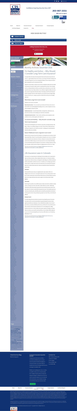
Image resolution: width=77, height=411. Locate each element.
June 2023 (12, 153)
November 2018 (13, 219)
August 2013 (13, 294)
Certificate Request (16, 28)
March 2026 (13, 114)
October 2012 (13, 306)
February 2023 (13, 158)
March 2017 (13, 243)
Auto (11, 326)
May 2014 (12, 284)
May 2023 (12, 155)
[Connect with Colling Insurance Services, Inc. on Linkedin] (58, 1)
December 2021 (13, 175)
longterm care (17, 344)
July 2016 (12, 253)
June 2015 (12, 268)
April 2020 (12, 199)
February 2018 (13, 230)
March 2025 (13, 128)
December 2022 (13, 161)
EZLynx (29, 405)
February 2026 (13, 115)
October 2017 (13, 235)
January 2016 (13, 260)
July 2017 (12, 238)
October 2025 (13, 120)
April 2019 (12, 213)
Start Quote (33, 383)
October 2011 (13, 320)
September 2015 (13, 265)
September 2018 (13, 222)
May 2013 (12, 298)
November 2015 (13, 262)
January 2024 (13, 145)
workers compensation (14, 348)
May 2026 (12, 112)
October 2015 (13, 263)
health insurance (13, 338)
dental (20, 336)
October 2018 (13, 220)
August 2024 (13, 137)
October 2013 (13, 292)
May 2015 (12, 269)
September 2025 (13, 121)
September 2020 (13, 193)
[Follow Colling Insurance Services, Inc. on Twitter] (56, 1)
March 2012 (13, 314)
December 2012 (13, 304)
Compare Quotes (50, 25)
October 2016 (13, 249)
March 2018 (13, 229)
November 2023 (13, 147)
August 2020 (13, 194)
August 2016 (13, 251)
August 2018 (13, 223)
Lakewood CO (16, 343)
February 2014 (13, 287)
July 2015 (12, 267)
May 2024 (12, 140)
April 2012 (12, 312)
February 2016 (13, 259)
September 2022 (13, 164)
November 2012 (13, 305)
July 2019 (12, 210)
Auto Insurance (13, 97)
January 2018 (13, 231)
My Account (64, 1)
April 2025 (12, 127)
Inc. (15, 340)
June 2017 (12, 239)
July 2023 (12, 152)
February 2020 (13, 201)
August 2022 (13, 165)
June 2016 (12, 254)
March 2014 (13, 286)
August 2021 (13, 180)
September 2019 (13, 207)
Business (21, 327)
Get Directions (39, 53)
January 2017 (13, 245)
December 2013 (13, 290)
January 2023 (13, 159)
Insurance (12, 100)
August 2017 (13, 237)
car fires (12, 329)
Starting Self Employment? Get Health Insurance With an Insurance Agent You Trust (17, 82)
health (20, 337)
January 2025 (13, 131)
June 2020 (12, 196)
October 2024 (13, 134)
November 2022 (13, 162)
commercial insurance (15, 336)
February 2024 (13, 144)
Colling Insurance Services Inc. (16, 334)
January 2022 (13, 174)
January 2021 (13, 188)
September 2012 (13, 308)
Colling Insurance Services (15, 330)
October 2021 (13, 177)
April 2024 (12, 141)
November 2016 (13, 248)
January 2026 (13, 116)
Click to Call (17, 40)
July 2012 (12, 310)
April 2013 (12, 299)
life (21, 343)
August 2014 (13, 280)
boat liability (18, 327)
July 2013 (12, 296)
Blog (33, 28)
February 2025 (13, 130)
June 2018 (12, 225)
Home (11, 25)
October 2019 (13, 206)
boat (11, 327)
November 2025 (13, 119)
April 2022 (12, 170)
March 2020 (13, 200)
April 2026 (12, 113)
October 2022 (13, 163)
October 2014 (13, 278)
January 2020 (13, 202)
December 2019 (13, 204)
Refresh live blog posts (14, 356)
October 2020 (13, 192)
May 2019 (12, 212)
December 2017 (13, 232)
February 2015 (13, 273)
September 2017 (13, 236)
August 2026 (13, 108)
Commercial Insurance (14, 98)
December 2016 (13, 247)
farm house (17, 337)
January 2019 (13, 217)
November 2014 (13, 277)
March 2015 (13, 272)
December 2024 (13, 132)
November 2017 (13, 234)
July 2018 (12, 224)
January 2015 (13, 274)
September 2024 (13, 136)
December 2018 (13, 218)
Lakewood (13, 341)
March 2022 (13, 171)
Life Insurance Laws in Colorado (38, 153)
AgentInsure (41, 147)
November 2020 (13, 190)
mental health (15, 345)
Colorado (14, 335)
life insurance (13, 344)
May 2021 (12, 183)
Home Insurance (13, 99)
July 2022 (12, 167)
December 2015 (13, 261)
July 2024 (12, 138)
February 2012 (13, 315)
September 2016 (13, 250)
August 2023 (13, 151)
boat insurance (14, 327)
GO (12, 63)
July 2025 (12, 124)
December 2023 (13, 146)
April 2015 (12, 271)
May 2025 (12, 126)
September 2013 (13, 293)
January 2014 (13, 288)
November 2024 (13, 133)
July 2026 (12, 109)
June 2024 (12, 139)
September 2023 (13, 150)
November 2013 (13, 291)
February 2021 (13, 187)
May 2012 (12, 311)
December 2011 (13, 317)
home (17, 338)
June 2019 (12, 211)
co (13, 329)
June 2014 (12, 283)
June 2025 (12, 125)
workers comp (19, 347)
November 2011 (13, 318)
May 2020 (12, 198)
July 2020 (12, 195)
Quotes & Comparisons (15, 102)
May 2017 (12, 241)
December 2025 (13, 118)
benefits (20, 326)
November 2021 (13, 176)
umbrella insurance (14, 347)
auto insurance (15, 326)
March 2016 (13, 257)
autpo (18, 326)
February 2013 (13, 302)
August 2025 (13, 122)
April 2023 (12, 156)
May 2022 (12, 169)
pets (18, 345)
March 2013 (13, 300)
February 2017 (13, 244)
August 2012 (13, 309)
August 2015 (13, 266)
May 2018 (12, 226)
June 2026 (12, 110)
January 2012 (13, 316)
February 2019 (13, 216)
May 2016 (12, 255)
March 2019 (13, 214)
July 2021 (12, 181)
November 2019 (13, 205)
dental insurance (13, 337)
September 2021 (13, 179)
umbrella (20, 345)
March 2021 (13, 186)
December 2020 (13, 189)
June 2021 (12, 182)
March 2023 (13, 157)
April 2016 (12, 256)
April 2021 (12, 185)
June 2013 (12, 297)
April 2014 (12, 285)
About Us (18, 25)
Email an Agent (62, 13)
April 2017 (12, 242)
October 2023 (13, 149)
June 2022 (12, 168)
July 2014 (12, 281)
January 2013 (13, 303)
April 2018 (12, 228)
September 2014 (13, 279)
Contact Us (26, 28)
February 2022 (13, 173)
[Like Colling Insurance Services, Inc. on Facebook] (55, 1)
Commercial (18, 335)
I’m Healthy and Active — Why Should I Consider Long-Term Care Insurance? (40, 72)
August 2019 (13, 208)
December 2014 (13, 275)
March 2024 (13, 143)
